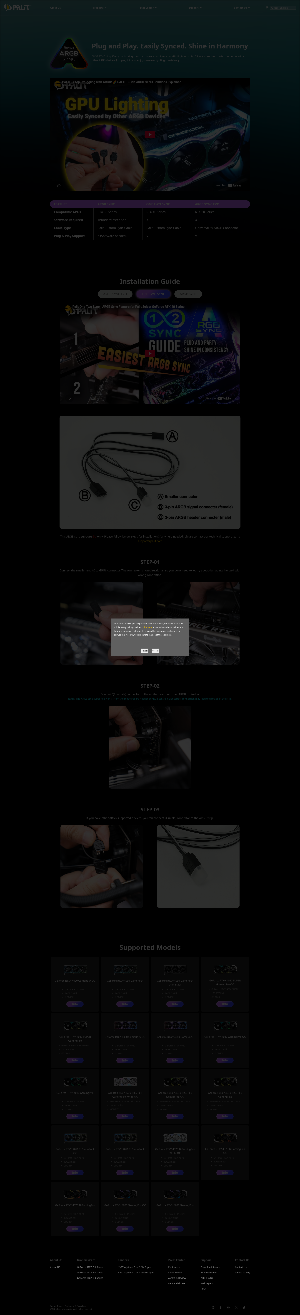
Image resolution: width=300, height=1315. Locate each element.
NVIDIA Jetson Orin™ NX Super (134, 1267)
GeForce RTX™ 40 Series (90, 1272)
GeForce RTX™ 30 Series (90, 1277)
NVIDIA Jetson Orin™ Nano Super (136, 1272)
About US (55, 1267)
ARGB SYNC (207, 1277)
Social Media (175, 1272)
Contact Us (241, 1267)
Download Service (210, 1267)
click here (147, 627)
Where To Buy (242, 1272)
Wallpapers (207, 1283)
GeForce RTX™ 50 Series (90, 1267)
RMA (203, 1288)
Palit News (174, 1267)
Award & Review (177, 1277)
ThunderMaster (209, 1272)
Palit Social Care (176, 1283)
